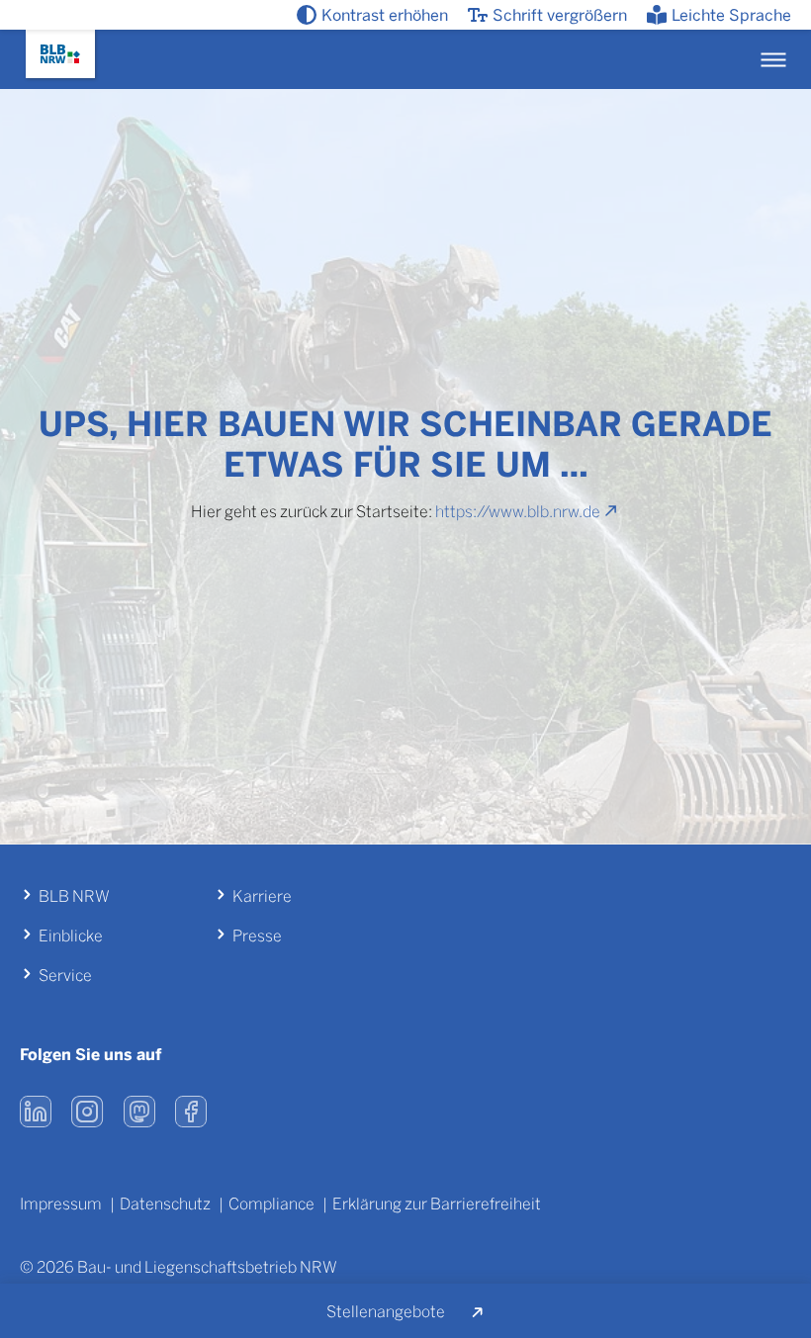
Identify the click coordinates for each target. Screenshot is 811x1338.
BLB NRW (74, 895)
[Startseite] (60, 54)
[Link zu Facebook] (191, 1111)
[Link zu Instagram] (87, 1111)
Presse (257, 935)
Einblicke (71, 935)
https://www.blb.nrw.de (517, 510)
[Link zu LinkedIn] (35, 1111)
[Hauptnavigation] (773, 59)
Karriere (262, 895)
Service (65, 974)
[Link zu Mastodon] (139, 1111)
